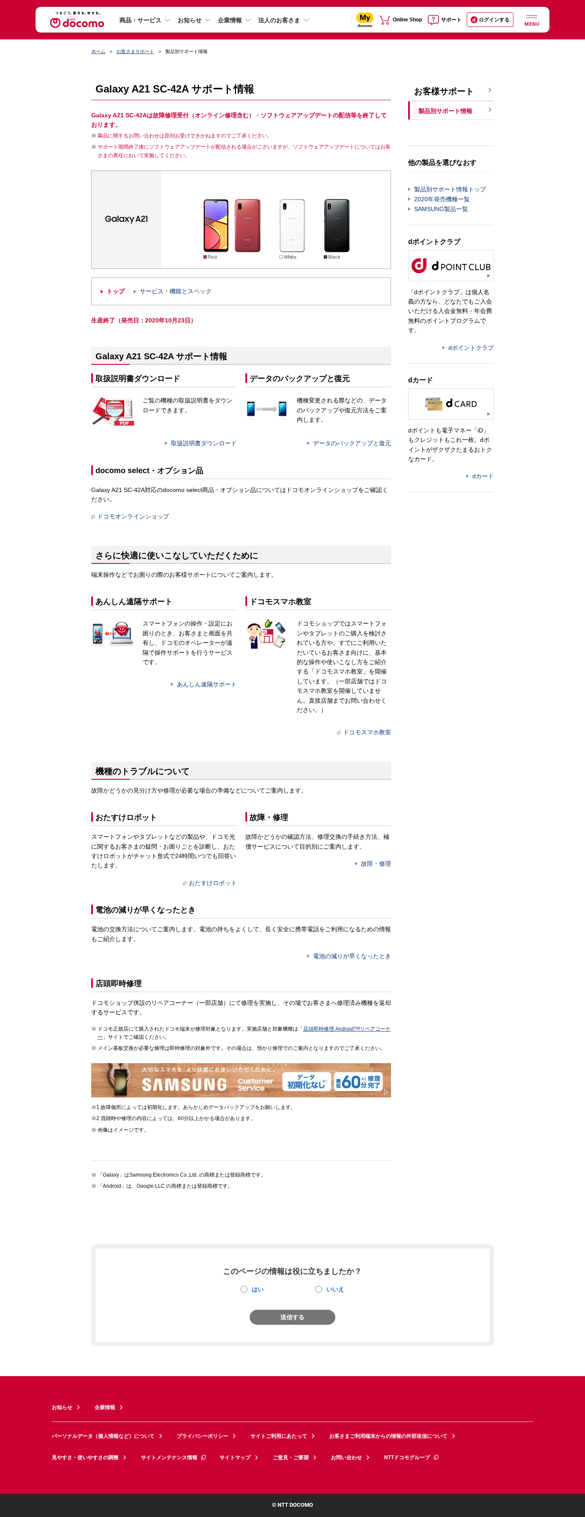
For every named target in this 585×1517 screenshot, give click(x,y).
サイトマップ (235, 1457)
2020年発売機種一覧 (442, 199)
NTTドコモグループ (407, 1457)
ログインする (494, 20)
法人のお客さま (279, 20)
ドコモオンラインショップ (133, 516)
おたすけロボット (213, 882)
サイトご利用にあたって (279, 1436)
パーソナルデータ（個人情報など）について (103, 1436)
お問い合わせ (346, 1457)
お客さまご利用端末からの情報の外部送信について (388, 1436)
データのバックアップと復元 (352, 443)
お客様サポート (444, 91)
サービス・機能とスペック (176, 291)
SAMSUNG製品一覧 (441, 209)
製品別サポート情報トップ (450, 189)
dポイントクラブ (471, 347)
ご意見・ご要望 (291, 1457)
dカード (483, 476)
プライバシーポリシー (202, 1436)
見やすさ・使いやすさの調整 (85, 1457)
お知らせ (190, 20)
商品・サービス (140, 20)
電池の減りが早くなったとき (352, 956)
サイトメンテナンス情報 (169, 1457)
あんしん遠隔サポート (207, 684)
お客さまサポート (135, 51)
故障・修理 (376, 863)
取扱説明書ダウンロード (204, 443)
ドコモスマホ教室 (367, 732)
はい (258, 1289)
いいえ (335, 1289)
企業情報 (230, 20)
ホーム (98, 51)
